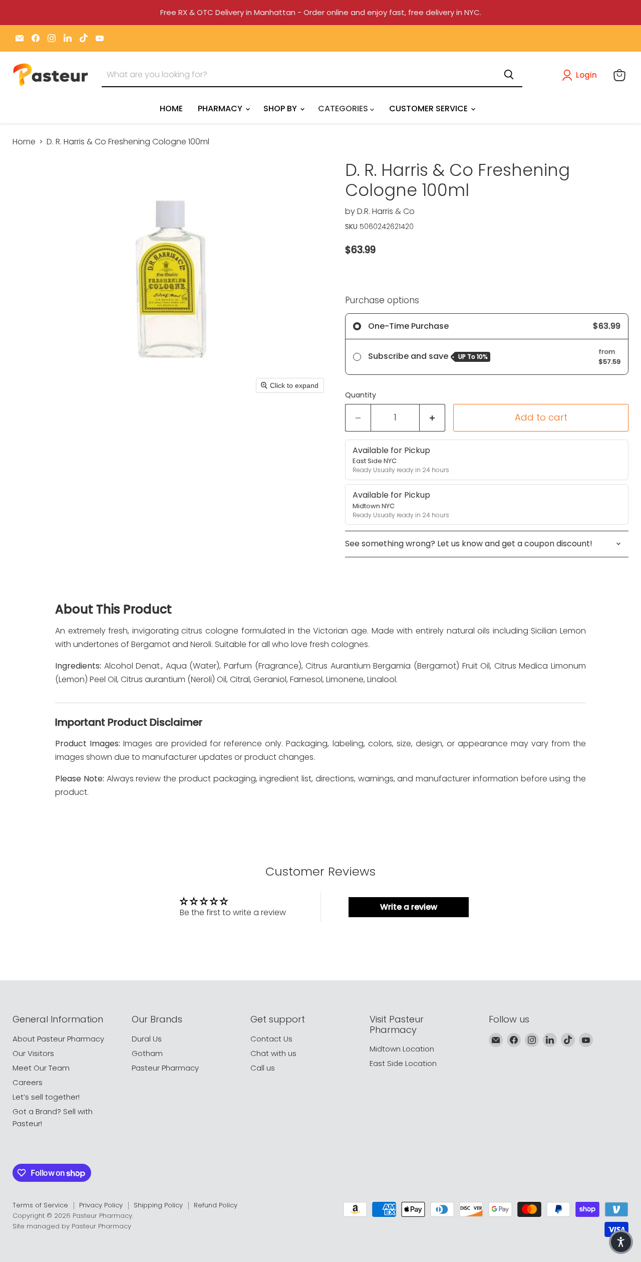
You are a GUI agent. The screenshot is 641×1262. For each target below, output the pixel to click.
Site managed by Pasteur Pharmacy (72, 1226)
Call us (262, 1068)
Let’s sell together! (46, 1097)
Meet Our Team (41, 1068)
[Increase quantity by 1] (432, 418)
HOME (171, 108)
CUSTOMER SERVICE (429, 108)
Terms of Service (40, 1205)
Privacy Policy (101, 1205)
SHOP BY (281, 108)
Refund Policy (215, 1205)
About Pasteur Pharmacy (58, 1038)
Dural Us (147, 1038)
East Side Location (403, 1063)
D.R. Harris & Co (386, 211)
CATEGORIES (344, 108)
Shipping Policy (158, 1205)
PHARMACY (221, 108)
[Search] (508, 74)
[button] (581, 75)
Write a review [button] (408, 907)
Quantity (360, 395)
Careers (28, 1082)
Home (24, 141)
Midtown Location (402, 1048)
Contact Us (271, 1038)
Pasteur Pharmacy (165, 1068)
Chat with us (273, 1053)
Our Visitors (33, 1053)
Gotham (147, 1053)
